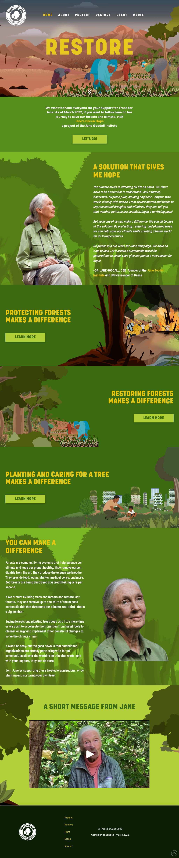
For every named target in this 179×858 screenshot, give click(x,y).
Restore (69, 824)
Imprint (68, 846)
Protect (68, 817)
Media (68, 838)
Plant (67, 831)
